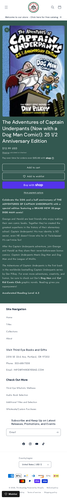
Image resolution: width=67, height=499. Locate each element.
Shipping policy (50, 492)
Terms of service (34, 492)
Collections (12, 331)
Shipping (5, 152)
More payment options (33, 192)
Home (9, 317)
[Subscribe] (57, 432)
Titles (9, 324)
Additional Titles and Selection (21, 402)
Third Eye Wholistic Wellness (21, 388)
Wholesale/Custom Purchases (21, 409)
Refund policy (52, 487)
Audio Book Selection (17, 395)
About (9, 338)
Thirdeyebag (21, 487)
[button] (6, 7)
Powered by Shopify (35, 487)
